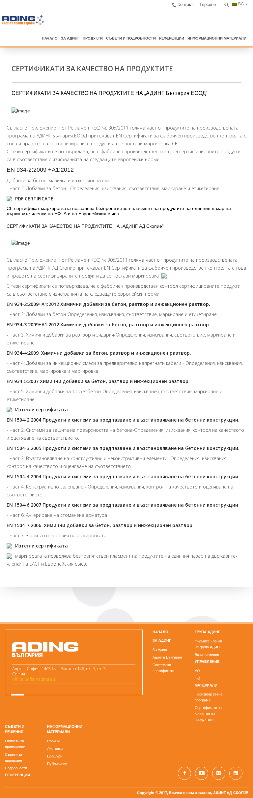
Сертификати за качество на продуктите (208, 714)
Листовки (55, 749)
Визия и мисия (207, 655)
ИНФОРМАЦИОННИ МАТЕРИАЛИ (216, 38)
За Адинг (160, 650)
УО (197, 671)
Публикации (57, 764)
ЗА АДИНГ (70, 38)
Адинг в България (167, 657)
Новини (53, 741)
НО (197, 678)
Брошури (54, 756)
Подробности (16, 768)
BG (240, 4)
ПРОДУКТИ (93, 38)
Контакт (185, 4)
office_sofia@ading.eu (33, 679)
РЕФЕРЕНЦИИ (171, 38)
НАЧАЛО (50, 38)
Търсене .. (209, 4)
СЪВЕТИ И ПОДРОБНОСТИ (131, 38)
